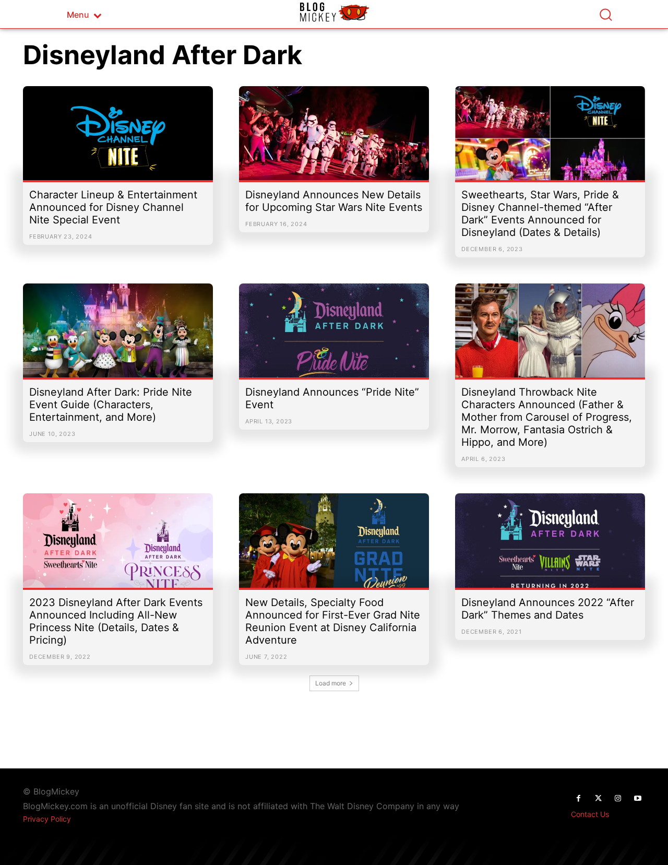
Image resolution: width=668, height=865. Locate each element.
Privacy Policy (47, 818)
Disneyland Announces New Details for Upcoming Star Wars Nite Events (333, 201)
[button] (606, 14)
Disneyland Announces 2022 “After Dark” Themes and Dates (547, 608)
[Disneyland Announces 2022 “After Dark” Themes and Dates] (550, 545)
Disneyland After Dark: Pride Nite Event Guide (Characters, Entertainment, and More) (110, 404)
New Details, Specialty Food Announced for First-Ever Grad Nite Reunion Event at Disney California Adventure (332, 621)
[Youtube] (637, 798)
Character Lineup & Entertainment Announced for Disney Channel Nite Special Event (113, 207)
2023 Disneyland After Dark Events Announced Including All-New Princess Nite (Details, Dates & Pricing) (115, 621)
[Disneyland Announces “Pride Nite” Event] (334, 335)
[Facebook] (578, 798)
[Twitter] (598, 798)
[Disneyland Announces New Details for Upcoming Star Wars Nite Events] (334, 138)
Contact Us (590, 814)
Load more (330, 683)
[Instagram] (618, 798)
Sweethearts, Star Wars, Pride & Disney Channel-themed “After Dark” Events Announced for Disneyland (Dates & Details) (540, 213)
